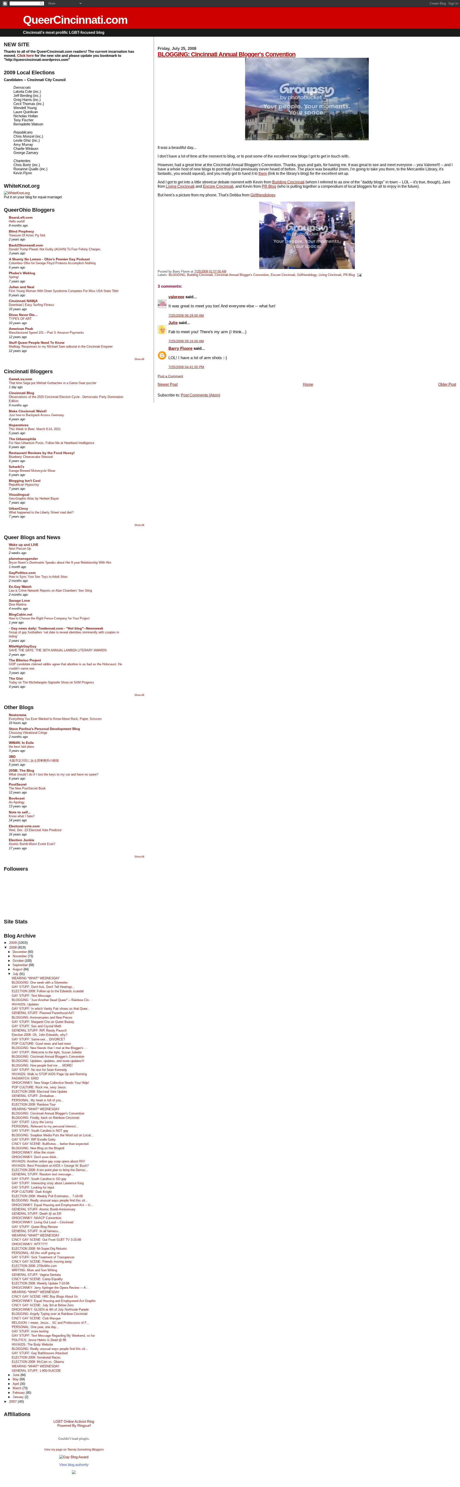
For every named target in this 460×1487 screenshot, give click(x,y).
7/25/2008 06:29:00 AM (186, 315)
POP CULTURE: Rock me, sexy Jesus (39, 1087)
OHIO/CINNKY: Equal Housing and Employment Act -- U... (52, 1205)
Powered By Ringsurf (74, 1425)
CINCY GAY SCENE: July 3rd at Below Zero (43, 1305)
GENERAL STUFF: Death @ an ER (36, 1213)
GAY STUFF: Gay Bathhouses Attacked (40, 1353)
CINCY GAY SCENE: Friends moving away (42, 1261)
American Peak (21, 329)
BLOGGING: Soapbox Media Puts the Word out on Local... (52, 1135)
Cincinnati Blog (21, 393)
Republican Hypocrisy (24, 484)
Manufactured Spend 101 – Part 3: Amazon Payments (46, 332)
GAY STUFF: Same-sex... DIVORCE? (38, 1039)
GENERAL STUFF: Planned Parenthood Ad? (43, 1013)
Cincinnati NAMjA (23, 301)
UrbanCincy (18, 508)
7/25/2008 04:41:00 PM (186, 367)
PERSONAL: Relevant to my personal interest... (45, 1126)
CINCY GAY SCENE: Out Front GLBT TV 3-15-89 (46, 1240)
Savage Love (19, 600)
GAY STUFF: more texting (30, 1331)
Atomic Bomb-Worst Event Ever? (32, 844)
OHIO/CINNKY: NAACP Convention (36, 1218)
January (19, 1397)
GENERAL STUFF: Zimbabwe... (34, 1096)
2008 (13, 947)
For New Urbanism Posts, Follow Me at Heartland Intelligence (51, 443)
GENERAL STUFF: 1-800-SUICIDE (36, 1370)
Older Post (447, 384)
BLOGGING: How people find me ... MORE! (42, 1065)
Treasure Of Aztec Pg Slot (27, 235)
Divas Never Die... (23, 315)
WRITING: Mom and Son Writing (34, 1270)
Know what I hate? (21, 816)
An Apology (17, 802)
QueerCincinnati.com (75, 19)
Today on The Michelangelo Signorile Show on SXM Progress (51, 682)
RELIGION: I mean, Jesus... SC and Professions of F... (50, 1322)
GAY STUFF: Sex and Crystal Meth (36, 1026)
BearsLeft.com (21, 217)
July (16, 974)
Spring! (14, 277)
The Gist (16, 678)
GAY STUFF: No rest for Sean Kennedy (39, 1070)
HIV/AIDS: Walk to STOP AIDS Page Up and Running (49, 1074)
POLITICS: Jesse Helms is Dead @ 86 (39, 1340)
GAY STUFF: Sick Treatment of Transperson (43, 1257)
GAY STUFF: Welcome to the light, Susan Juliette (46, 1052)
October (19, 960)
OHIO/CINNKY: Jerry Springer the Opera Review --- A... (50, 1287)
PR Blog (269, 186)
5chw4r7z (16, 467)
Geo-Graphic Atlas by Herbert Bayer (34, 498)
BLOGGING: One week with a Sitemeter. (40, 982)
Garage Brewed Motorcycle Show (32, 470)
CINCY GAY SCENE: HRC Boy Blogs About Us (45, 1296)
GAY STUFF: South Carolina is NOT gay (40, 1130)
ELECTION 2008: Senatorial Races (36, 1357)
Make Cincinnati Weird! (28, 411)
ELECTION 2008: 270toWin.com (34, 1266)
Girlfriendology (262, 195)
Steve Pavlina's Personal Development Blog (44, 729)
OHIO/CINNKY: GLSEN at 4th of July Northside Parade (50, 1309)
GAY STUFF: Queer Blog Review (35, 1227)
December (20, 952)
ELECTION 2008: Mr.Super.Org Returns (39, 1248)
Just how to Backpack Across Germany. (37, 415)
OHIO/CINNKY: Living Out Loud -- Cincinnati (42, 1222)
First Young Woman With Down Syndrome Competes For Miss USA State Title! (64, 291)
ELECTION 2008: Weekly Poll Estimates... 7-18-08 (47, 1196)
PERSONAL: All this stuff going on (36, 1253)
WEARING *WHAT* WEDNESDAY (36, 978)
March (17, 1388)
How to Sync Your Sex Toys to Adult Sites (38, 576)
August (18, 969)
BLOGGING (177, 275)
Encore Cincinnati (218, 186)
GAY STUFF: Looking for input (33, 1187)
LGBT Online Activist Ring (73, 1421)
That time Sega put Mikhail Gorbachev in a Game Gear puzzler (52, 383)
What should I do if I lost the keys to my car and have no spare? (53, 774)
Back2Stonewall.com (26, 245)
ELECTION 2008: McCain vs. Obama (38, 1362)
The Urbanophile (22, 439)
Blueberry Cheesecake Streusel (31, 457)
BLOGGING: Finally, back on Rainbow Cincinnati (45, 1118)
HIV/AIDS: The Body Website (32, 1344)
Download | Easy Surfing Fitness (31, 305)
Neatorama (17, 715)
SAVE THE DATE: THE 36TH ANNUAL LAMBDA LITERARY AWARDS (58, 650)
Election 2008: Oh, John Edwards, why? (39, 1035)
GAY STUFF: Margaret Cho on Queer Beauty (43, 1022)
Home (308, 384)
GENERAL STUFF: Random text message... (43, 1174)
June (16, 1375)
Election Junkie (21, 840)
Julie (173, 322)
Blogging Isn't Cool (24, 481)
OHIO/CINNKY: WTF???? (29, 1244)
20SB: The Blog (21, 770)
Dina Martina (17, 604)
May (16, 1379)
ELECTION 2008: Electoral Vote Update (39, 1091)
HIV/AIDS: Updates (25, 1004)
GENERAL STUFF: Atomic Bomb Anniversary (43, 1209)
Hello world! (17, 221)
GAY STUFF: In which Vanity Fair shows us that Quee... (51, 1008)
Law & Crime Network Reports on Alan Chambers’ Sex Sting (50, 590)
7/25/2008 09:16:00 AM (186, 341)
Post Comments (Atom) (200, 395)
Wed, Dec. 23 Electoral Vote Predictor (35, 830)
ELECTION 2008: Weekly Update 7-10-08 (40, 1283)
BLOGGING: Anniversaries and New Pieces (42, 1017)
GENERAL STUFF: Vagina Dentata (36, 1275)
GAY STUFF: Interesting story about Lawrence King (48, 1183)
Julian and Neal (21, 287)
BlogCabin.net (20, 614)
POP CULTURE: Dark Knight (32, 1192)
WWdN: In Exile (21, 743)
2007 (13, 1401)
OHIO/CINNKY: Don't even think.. (35, 1157)
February (19, 1392)
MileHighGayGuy (22, 646)
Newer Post (168, 384)
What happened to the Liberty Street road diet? (41, 512)
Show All (139, 359)
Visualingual (19, 494)
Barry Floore (180, 348)
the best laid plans (21, 746)
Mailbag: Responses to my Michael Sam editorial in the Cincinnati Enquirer (61, 346)
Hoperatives (19, 425)
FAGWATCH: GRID (25, 1078)
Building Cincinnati (288, 182)
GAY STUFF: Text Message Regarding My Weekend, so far (53, 1335)
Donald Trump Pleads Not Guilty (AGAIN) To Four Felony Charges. (55, 249)
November (20, 956)
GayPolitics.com (22, 573)
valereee (176, 296)
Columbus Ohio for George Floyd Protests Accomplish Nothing (52, 263)
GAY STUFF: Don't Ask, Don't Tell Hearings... (43, 987)
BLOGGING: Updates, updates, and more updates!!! (48, 1061)
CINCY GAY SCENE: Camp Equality (37, 1279)
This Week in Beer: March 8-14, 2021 (35, 429)
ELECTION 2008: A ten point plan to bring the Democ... (50, 1170)
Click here (25, 55)
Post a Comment (170, 376)
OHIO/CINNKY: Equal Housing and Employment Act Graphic (54, 1301)
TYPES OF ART (20, 319)
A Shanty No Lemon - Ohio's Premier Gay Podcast (49, 259)
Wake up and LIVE (23, 545)
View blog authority (74, 1465)
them (263, 173)
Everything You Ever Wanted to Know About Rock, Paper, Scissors (55, 719)
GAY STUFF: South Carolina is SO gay (39, 1179)
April (16, 1384)
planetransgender (23, 558)
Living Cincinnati (180, 186)
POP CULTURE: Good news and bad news (41, 1043)
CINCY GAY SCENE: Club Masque (36, 1318)
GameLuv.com (20, 379)
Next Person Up (20, 548)
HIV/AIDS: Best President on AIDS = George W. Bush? (50, 1165)
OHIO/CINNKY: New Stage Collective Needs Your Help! (50, 1083)
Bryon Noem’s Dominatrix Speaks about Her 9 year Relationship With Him (60, 562)
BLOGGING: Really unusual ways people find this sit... (50, 1200)
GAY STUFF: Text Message (31, 995)
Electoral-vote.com (24, 826)
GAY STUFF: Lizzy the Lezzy (32, 1122)
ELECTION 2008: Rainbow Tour (34, 1104)
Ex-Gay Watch (20, 587)
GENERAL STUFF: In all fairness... (36, 1231)
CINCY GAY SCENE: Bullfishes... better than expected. (50, 1144)
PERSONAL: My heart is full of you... (38, 1100)
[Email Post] (359, 275)
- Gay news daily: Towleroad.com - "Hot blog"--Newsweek (56, 628)
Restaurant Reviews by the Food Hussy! (42, 453)
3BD (12, 756)
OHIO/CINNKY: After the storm (33, 1152)
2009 (13, 943)
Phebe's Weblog (22, 273)
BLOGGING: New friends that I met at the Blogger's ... (49, 1048)
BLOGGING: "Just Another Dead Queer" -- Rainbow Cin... (52, 1000)
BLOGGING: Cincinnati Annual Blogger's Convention (226, 54)
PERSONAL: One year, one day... (35, 1327)
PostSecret (18, 784)
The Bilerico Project (25, 660)
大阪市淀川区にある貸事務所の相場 (34, 760)
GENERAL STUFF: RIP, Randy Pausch (39, 1030)
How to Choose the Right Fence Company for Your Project (49, 618)
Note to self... (20, 812)
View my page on (74, 1449)
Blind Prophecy (21, 231)
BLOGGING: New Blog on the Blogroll (38, 1148)
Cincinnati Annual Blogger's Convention (242, 275)
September (21, 965)
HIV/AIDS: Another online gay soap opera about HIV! (48, 1161)
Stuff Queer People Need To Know (36, 342)
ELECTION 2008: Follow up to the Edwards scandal (48, 991)
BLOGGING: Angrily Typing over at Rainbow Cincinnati (49, 1314)
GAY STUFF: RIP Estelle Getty (34, 1139)
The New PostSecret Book (27, 788)
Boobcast (17, 798)
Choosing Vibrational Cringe (28, 733)
